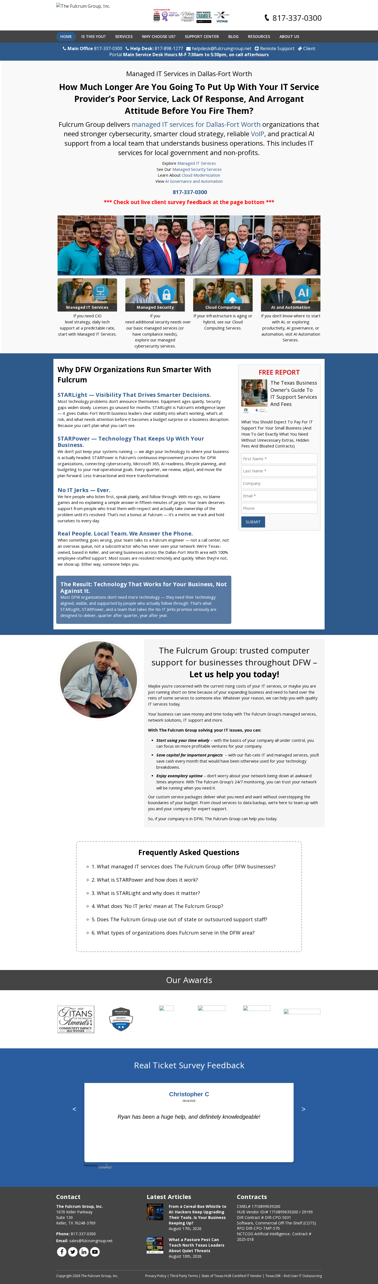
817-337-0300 (297, 17)
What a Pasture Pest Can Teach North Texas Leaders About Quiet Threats (196, 1245)
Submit (253, 521)
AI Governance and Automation (194, 181)
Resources (259, 36)
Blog (233, 36)
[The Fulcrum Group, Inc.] (83, 6)
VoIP (257, 133)
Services (124, 36)
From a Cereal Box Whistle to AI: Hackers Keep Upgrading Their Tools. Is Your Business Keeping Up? (197, 1215)
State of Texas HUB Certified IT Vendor (231, 1275)
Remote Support (276, 48)
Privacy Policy (155, 1275)
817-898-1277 (169, 48)
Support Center (202, 36)
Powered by (90, 1165)
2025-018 (245, 1239)
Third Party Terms (184, 1275)
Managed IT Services (196, 163)
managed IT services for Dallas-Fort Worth (196, 124)
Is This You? (93, 36)
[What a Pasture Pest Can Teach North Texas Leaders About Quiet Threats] (155, 1245)
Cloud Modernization (201, 175)
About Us (289, 36)
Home (66, 36)
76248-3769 (84, 1223)
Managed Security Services (197, 169)
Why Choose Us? (158, 36)
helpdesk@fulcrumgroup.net (221, 48)
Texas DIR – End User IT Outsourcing (293, 1275)
